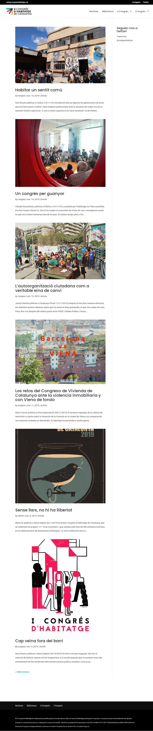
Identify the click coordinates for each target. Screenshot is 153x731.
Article (44, 95)
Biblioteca (108, 11)
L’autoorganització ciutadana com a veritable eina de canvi (52, 288)
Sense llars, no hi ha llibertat (43, 510)
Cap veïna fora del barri (39, 641)
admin (21, 516)
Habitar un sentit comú (38, 90)
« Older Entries (22, 672)
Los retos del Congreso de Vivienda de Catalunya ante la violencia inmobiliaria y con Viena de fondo (58, 395)
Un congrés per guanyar (39, 193)
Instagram (136, 2)
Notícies (93, 11)
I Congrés (140, 11)
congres (22, 95)
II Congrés (122, 11)
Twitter (146, 2)
